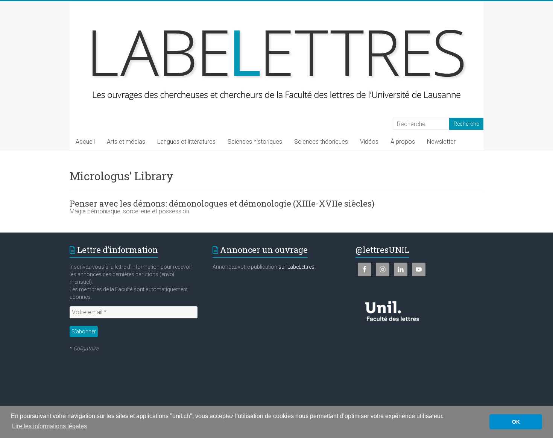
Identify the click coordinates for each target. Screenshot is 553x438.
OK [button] (516, 422)
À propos (402, 141)
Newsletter (441, 141)
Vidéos (369, 141)
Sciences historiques (255, 141)
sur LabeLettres (296, 267)
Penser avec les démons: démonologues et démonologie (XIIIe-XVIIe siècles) (222, 203)
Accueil (85, 141)
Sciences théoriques (321, 141)
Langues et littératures (186, 141)
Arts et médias (126, 141)
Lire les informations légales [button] (49, 426)
